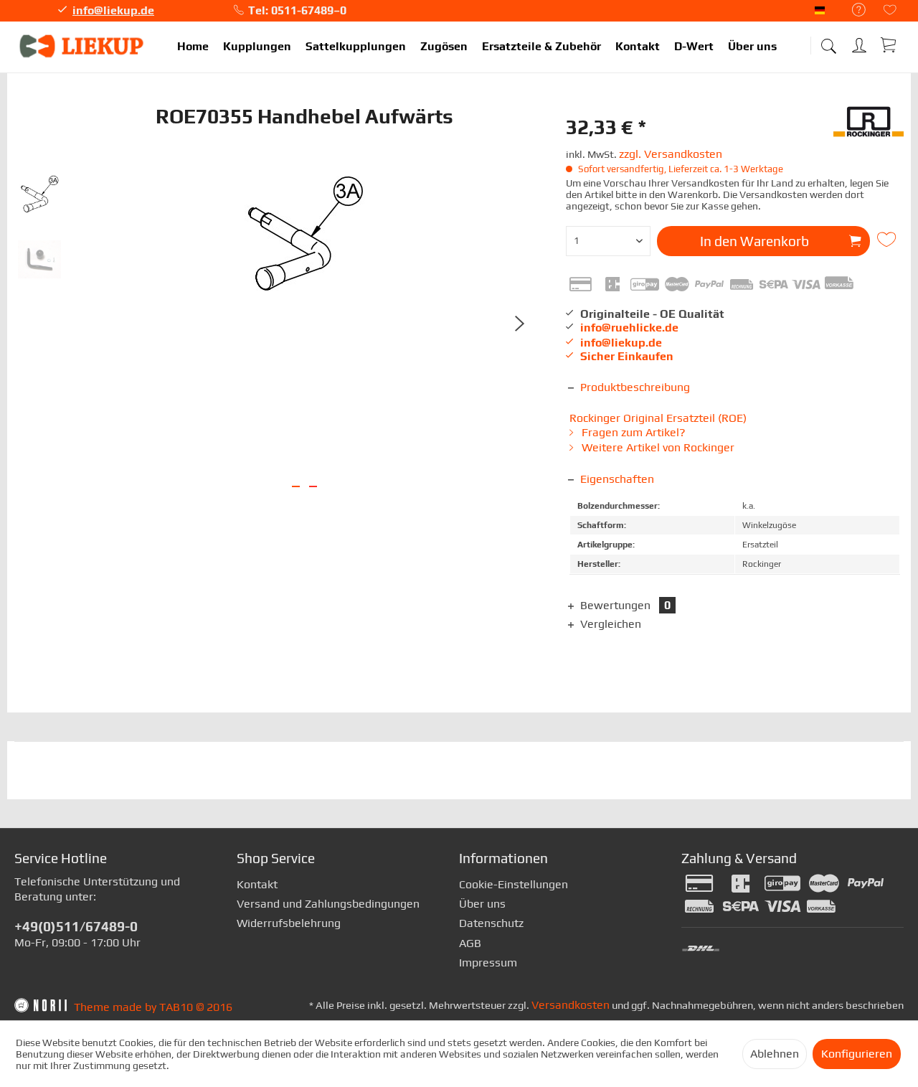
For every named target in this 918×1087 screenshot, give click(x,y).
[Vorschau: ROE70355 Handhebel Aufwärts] (39, 195)
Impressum (488, 962)
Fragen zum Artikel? (632, 432)
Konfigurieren (856, 1053)
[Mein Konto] (860, 43)
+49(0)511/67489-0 (76, 926)
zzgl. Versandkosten (670, 154)
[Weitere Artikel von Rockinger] (868, 127)
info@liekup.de (113, 10)
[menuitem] (852, 10)
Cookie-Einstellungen (513, 884)
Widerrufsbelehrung (289, 923)
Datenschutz (491, 923)
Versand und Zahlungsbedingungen (328, 903)
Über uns (482, 903)
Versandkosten (570, 1005)
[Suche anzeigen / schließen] (828, 41)
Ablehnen (774, 1053)
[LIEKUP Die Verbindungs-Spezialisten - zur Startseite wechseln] (82, 47)
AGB (470, 943)
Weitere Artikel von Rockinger (656, 447)
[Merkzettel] (890, 11)
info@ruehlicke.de (629, 327)
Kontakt (257, 884)
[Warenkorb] (889, 44)
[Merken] (889, 239)
